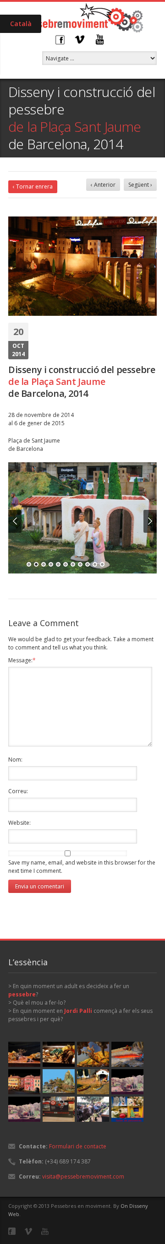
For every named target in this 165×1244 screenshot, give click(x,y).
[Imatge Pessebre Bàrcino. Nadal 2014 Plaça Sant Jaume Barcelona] (82, 517)
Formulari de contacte (77, 1146)
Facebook (59, 39)
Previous (15, 521)
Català (21, 23)
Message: (22, 660)
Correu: (18, 791)
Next (150, 521)
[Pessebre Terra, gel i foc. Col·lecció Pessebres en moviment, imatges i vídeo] (127, 1054)
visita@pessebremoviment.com (83, 1176)
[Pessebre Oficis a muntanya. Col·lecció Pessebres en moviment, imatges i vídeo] (59, 1081)
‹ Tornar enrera (33, 186)
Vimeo (79, 39)
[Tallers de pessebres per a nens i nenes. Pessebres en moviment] (127, 1109)
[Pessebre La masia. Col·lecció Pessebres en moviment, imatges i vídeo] (127, 1081)
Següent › (140, 185)
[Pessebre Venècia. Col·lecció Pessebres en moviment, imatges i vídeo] (24, 1081)
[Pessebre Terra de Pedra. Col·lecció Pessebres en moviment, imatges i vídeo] (59, 1054)
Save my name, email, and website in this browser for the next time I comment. (81, 867)
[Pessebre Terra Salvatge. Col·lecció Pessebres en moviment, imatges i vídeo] (24, 1054)
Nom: (15, 759)
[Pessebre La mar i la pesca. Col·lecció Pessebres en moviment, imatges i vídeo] (93, 1081)
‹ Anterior (103, 185)
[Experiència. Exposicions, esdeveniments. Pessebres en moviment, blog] (59, 1109)
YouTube (99, 39)
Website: (19, 823)
